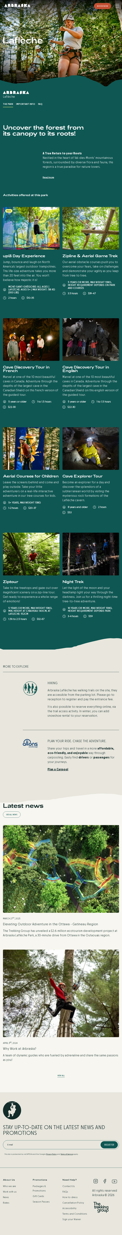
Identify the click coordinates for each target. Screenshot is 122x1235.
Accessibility (69, 1208)
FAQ (40, 104)
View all (61, 1075)
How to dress (70, 1197)
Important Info (25, 104)
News (6, 1197)
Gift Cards (38, 1196)
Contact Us (68, 1186)
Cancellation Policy (73, 1202)
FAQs (65, 1191)
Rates (6, 1202)
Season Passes (41, 1201)
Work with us (10, 1191)
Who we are (9, 1186)
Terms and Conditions (74, 1213)
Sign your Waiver (71, 1219)
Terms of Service (67, 1154)
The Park (8, 104)
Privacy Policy (51, 1154)
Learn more (16, 306)
